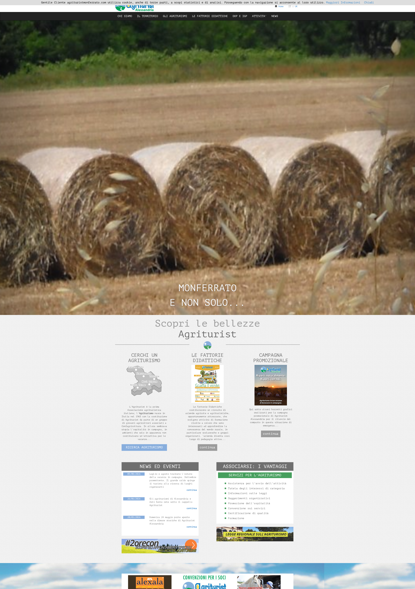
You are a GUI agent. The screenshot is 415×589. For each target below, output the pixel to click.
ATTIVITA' (259, 16)
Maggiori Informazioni (343, 2)
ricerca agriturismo (144, 447)
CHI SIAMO (125, 16)
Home (281, 6)
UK (296, 6)
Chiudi (369, 2)
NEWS (275, 16)
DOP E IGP (240, 16)
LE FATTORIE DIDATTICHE (210, 16)
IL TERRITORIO (147, 16)
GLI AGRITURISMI (175, 16)
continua (207, 447)
